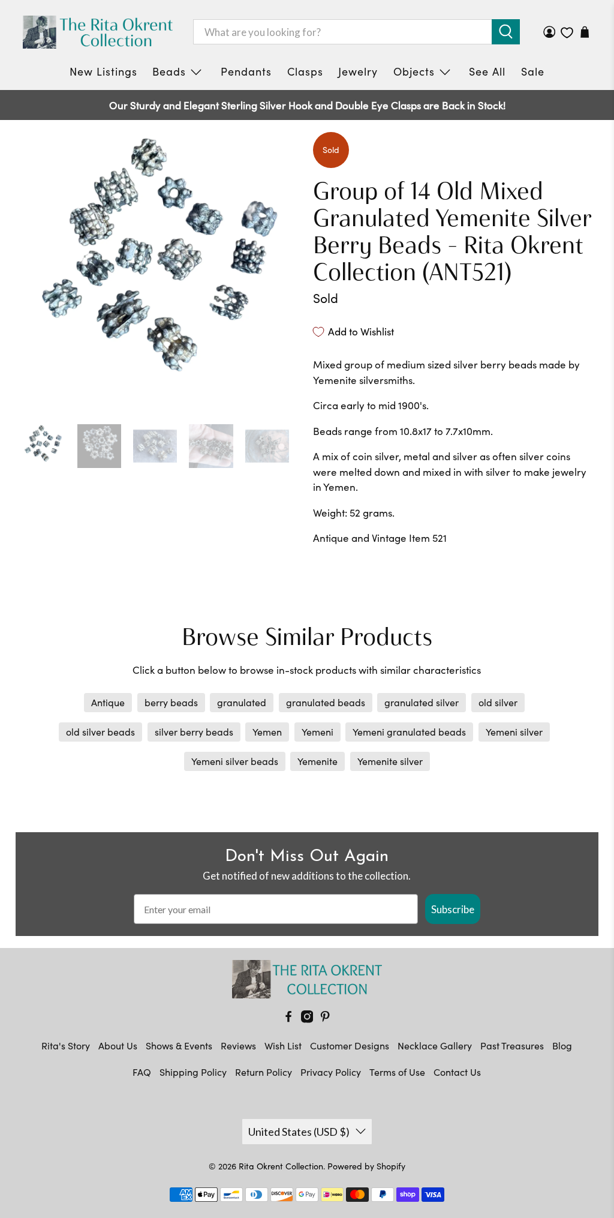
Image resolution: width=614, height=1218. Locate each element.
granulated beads (325, 702)
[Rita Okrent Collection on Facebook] (288, 1019)
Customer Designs (349, 1045)
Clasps (305, 71)
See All (487, 71)
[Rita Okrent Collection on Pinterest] (325, 1019)
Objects (414, 71)
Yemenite (317, 761)
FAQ (142, 1072)
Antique (108, 702)
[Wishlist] (567, 33)
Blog (562, 1045)
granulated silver (421, 702)
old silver (497, 702)
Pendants (246, 71)
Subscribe (452, 909)
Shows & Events (179, 1045)
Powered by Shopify (366, 1166)
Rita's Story (65, 1045)
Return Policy (263, 1072)
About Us (117, 1045)
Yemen (267, 731)
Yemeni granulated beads (409, 731)
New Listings (103, 71)
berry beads (171, 702)
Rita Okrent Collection (281, 1166)
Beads (169, 71)
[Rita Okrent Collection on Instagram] (307, 1019)
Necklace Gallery (435, 1045)
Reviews (238, 1045)
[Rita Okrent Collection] (98, 32)
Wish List (283, 1045)
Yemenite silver (390, 761)
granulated (241, 702)
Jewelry (358, 71)
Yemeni (317, 731)
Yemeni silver (514, 731)
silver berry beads (194, 731)
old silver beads (100, 731)
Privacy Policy (330, 1072)
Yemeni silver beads (234, 761)
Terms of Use (397, 1072)
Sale (532, 71)
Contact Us (457, 1072)
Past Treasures (512, 1045)
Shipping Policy (193, 1072)
